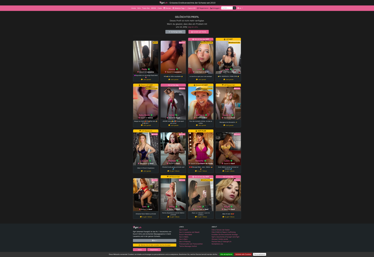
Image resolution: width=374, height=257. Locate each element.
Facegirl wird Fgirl (232, 237)
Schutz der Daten (223, 230)
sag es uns (193, 27)
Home (133, 8)
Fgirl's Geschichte (218, 237)
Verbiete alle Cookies (243, 254)
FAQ (213, 232)
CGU (214, 230)
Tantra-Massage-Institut (188, 246)
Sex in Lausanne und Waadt (189, 232)
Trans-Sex (146, 8)
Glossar (215, 239)
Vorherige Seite (176, 32)
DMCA (218, 232)
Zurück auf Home (199, 32)
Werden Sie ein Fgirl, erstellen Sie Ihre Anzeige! (155, 245)
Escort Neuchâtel (185, 234)
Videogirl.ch (227, 241)
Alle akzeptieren (226, 254)
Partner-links (216, 241)
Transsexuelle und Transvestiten (191, 244)
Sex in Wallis (183, 237)
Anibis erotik (223, 239)
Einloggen (216, 8)
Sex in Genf (183, 230)
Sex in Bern (183, 239)
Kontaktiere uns (217, 244)
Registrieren (203, 8)
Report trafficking (229, 232)
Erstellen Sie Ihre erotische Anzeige (225, 234)
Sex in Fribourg (184, 241)
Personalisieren (259, 254)
